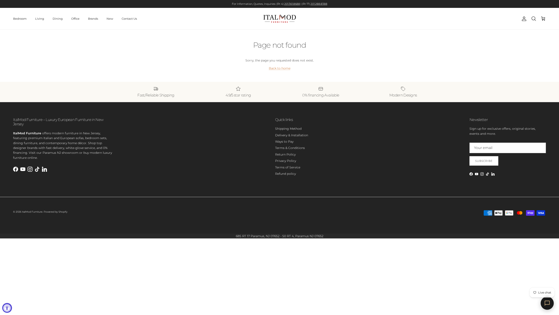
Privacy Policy (285, 161)
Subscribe (484, 161)
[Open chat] (547, 303)
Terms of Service (287, 167)
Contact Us (129, 18)
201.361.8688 (292, 3)
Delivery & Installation (291, 135)
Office (75, 18)
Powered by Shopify (55, 211)
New (110, 18)
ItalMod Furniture (32, 211)
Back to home (279, 68)
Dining (58, 18)
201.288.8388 (319, 3)
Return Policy (285, 154)
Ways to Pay (284, 142)
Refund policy (285, 174)
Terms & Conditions (290, 148)
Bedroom (20, 18)
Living (39, 18)
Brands (93, 18)
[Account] (523, 18)
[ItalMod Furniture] (280, 18)
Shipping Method (288, 129)
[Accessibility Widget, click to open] (7, 308)
